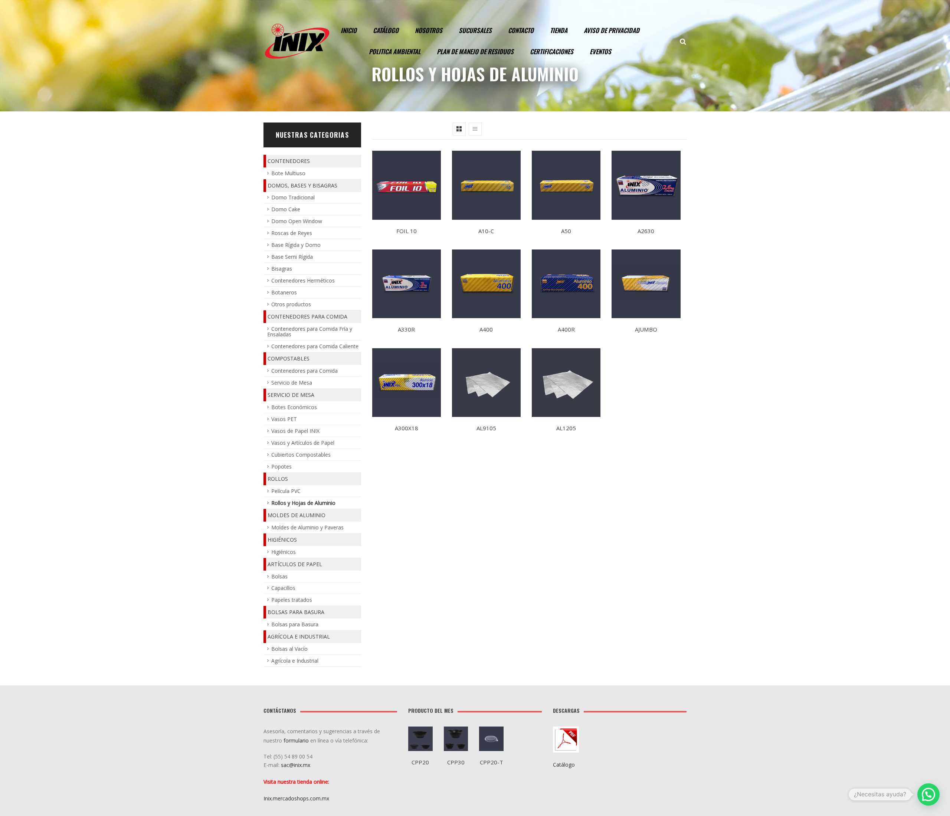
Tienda (558, 30)
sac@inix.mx (296, 764)
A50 (566, 231)
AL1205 (566, 428)
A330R (406, 329)
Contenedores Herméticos (303, 280)
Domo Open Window (296, 221)
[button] (928, 794)
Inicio (349, 30)
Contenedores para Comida (307, 316)
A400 (486, 329)
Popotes (281, 466)
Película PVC (286, 491)
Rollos (278, 478)
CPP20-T (491, 762)
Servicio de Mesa (291, 382)
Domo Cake (285, 209)
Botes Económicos (294, 407)
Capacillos (283, 587)
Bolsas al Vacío (289, 648)
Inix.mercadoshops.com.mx (296, 798)
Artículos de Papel (295, 564)
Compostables (288, 358)
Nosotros (428, 30)
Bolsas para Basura (296, 612)
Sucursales (475, 30)
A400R (566, 329)
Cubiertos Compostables (301, 454)
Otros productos (291, 304)
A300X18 (406, 428)
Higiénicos (282, 539)
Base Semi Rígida (292, 256)
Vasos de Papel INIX (295, 430)
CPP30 (456, 762)
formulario (296, 740)
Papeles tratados (291, 599)
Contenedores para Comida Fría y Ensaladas (309, 331)
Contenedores (289, 160)
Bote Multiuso (288, 173)
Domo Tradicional (293, 197)
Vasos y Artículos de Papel (302, 442)
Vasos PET (284, 418)
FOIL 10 (406, 231)
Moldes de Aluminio (296, 515)
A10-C (486, 231)
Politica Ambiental (394, 51)
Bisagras (281, 268)
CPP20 (420, 762)
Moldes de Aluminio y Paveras (307, 527)
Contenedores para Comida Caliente (314, 346)
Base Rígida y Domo (296, 244)
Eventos (600, 51)
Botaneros (284, 292)
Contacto (521, 30)
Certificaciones (551, 51)
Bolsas (279, 576)
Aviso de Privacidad (611, 30)
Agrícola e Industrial (299, 636)
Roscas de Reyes (291, 232)
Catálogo (386, 30)
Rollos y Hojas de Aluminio (303, 502)
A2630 (646, 231)
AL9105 (486, 428)
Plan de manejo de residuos (475, 51)
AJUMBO (646, 329)
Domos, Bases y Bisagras (302, 185)
